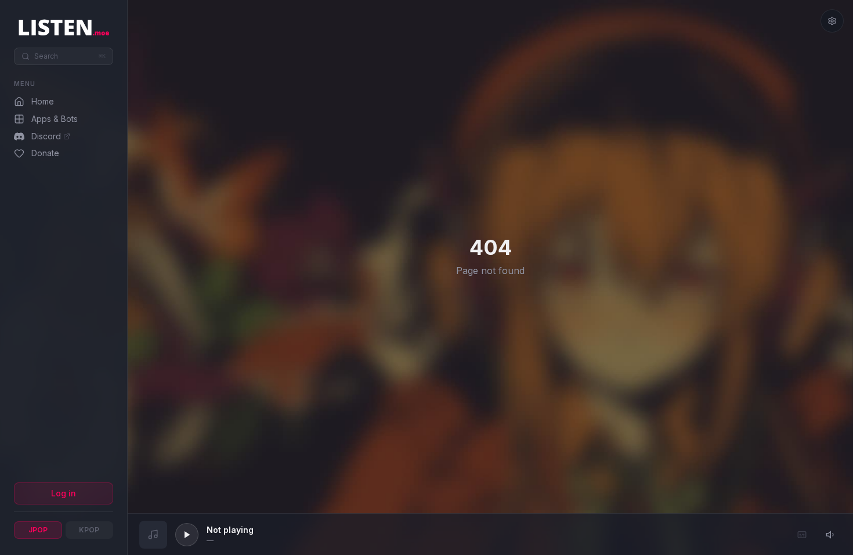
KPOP (89, 529)
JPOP (38, 529)
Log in (63, 493)
